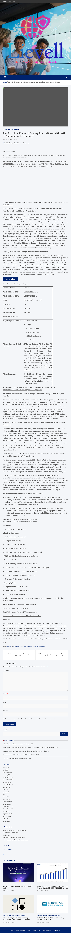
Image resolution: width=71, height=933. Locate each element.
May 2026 (6, 767)
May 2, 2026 (6, 890)
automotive (9, 646)
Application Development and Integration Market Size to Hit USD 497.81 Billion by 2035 (30, 747)
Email (5, 702)
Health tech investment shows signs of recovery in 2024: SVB (19, 655)
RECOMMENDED (9, 861)
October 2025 (7, 782)
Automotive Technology (11, 129)
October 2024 (7, 811)
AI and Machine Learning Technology (15, 830)
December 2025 (8, 777)
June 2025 (6, 792)
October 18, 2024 (7, 139)
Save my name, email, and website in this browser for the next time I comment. (30, 719)
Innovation (30, 646)
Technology (41, 646)
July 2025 (5, 789)
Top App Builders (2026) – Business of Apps (17, 758)
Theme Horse (36, 930)
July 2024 (6, 819)
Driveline (15, 646)
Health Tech (7, 835)
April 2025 (6, 797)
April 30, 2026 (6, 922)
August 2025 (7, 787)
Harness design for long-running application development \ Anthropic (26, 751)
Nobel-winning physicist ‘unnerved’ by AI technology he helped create (51, 655)
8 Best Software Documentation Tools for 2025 (18, 744)
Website (5, 710)
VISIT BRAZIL (7, 849)
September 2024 (8, 814)
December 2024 (8, 806)
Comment (6, 670)
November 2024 (8, 809)
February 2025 (7, 801)
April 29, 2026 (40, 922)
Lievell (23, 930)
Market (36, 646)
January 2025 (7, 804)
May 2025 (6, 794)
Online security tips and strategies (14, 837)
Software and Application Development (15, 840)
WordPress (57, 930)
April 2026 (6, 770)
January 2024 (7, 821)
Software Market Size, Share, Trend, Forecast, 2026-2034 (21, 755)
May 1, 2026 (40, 890)
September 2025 (8, 784)
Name (5, 694)
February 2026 (7, 772)
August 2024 (7, 816)
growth (25, 646)
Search (5, 730)
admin (15, 139)
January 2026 (7, 775)
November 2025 (8, 780)
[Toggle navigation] (5, 77)
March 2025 (6, 799)
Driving (20, 646)
